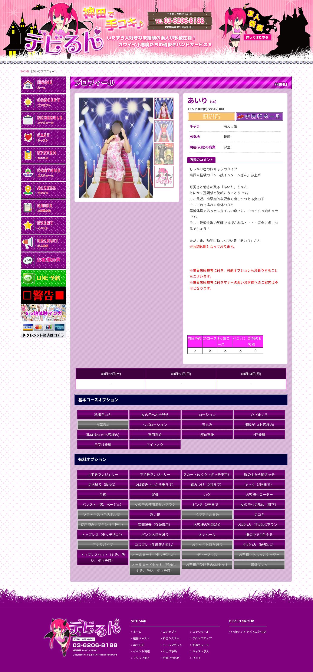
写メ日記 (138, 645)
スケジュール (200, 631)
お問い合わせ (171, 658)
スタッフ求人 (141, 658)
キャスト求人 (200, 651)
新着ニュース (200, 645)
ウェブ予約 (170, 651)
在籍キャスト (141, 638)
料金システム (171, 638)
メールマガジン (172, 645)
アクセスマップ (202, 638)
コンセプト (170, 631)
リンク (196, 658)
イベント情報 (141, 651)
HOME (25, 71)
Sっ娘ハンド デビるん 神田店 (248, 631)
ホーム (137, 631)
